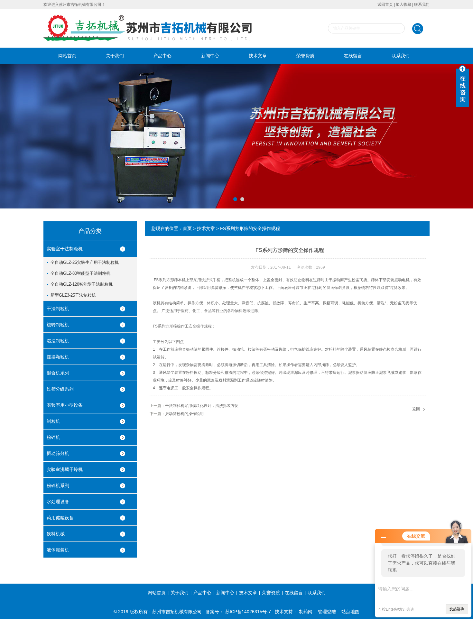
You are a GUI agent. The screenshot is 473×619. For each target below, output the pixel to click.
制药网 (305, 611)
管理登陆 (327, 611)
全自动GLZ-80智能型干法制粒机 (80, 273)
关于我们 (115, 55)
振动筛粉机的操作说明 (184, 413)
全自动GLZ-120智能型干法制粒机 (82, 284)
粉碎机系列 (58, 485)
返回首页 (385, 4)
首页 (187, 228)
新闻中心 (210, 55)
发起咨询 (457, 609)
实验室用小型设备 (65, 405)
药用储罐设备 (60, 517)
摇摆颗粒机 (58, 356)
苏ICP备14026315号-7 (248, 611)
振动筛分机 (58, 453)
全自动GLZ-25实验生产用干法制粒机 (85, 262)
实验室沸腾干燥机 (65, 469)
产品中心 (162, 55)
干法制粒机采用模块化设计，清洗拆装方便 (201, 405)
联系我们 (422, 4)
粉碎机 (53, 437)
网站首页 (67, 55)
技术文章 (258, 55)
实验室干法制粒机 (65, 248)
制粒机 (53, 421)
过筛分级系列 (60, 389)
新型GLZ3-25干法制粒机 (73, 295)
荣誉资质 (305, 55)
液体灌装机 (58, 549)
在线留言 (353, 55)
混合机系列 (58, 372)
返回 (416, 409)
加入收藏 (403, 4)
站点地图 (350, 611)
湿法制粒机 (58, 340)
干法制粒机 (58, 308)
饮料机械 (56, 533)
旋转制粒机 (58, 324)
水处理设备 (58, 501)
